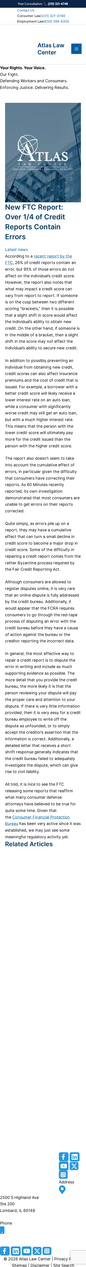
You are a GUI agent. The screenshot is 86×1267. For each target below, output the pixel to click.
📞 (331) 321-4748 (55, 4)
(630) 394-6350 (56, 21)
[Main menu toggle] (76, 49)
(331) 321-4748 (53, 16)
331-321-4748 (13, 1237)
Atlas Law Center (50, 49)
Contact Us (25, 10)
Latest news (16, 249)
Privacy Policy (67, 1259)
